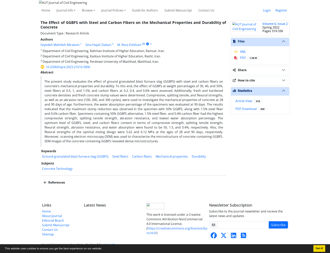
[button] (103, 249)
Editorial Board (53, 220)
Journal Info (65, 10)
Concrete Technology (57, 169)
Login (267, 10)
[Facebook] (213, 236)
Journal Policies (112, 10)
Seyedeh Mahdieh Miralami (59, 45)
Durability (199, 156)
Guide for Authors (145, 10)
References (56, 182)
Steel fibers (120, 156)
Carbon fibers (142, 156)
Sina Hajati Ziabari (98, 45)
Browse (87, 10)
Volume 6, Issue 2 (275, 24)
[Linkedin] (233, 236)
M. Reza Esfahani (129, 45)
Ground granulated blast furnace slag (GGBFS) (75, 156)
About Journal (52, 216)
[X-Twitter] (223, 236)
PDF (248, 58)
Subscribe (278, 225)
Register (281, 10)
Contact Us (206, 10)
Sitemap (48, 234)
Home (45, 10)
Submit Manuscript (178, 10)
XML (242, 52)
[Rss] (243, 236)
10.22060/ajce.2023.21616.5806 (68, 67)
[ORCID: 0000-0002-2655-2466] (147, 44)
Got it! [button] (319, 248)
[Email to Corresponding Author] (143, 44)
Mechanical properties (172, 156)
